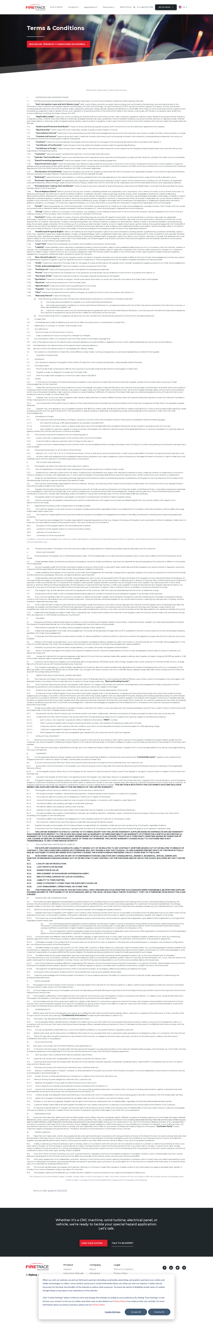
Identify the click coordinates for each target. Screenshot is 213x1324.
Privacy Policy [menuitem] (121, 1273)
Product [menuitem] (68, 1264)
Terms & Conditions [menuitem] (123, 1269)
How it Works (56, 7)
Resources (108, 7)
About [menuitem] (93, 1269)
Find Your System (92, 1243)
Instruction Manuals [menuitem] (73, 1273)
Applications (90, 7)
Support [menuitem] (67, 1269)
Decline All (159, 1312)
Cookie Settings (112, 1312)
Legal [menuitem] (117, 1264)
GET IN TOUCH (164, 7)
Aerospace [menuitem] (95, 1273)
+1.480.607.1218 (146, 7)
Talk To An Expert (122, 1243)
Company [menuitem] (95, 1264)
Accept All (136, 1312)
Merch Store (125, 7)
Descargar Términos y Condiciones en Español (57, 44)
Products (72, 7)
